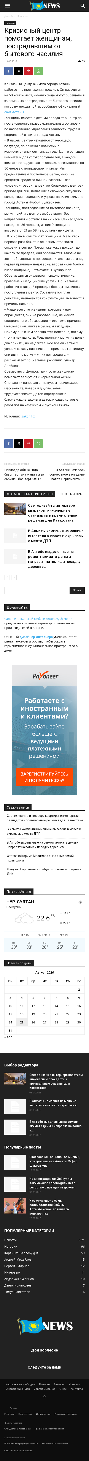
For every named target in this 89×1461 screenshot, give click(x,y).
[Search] (83, 6)
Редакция (9, 1413)
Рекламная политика (65, 1413)
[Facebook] (8, 71)
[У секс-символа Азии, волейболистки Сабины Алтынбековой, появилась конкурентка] (15, 1206)
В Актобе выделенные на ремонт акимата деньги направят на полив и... (55, 1126)
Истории (74, 1384)
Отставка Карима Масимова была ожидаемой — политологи (42, 858)
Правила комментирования (49, 1428)
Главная (59, 1384)
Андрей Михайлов (18, 1389)
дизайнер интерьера (36, 637)
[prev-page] (7, 577)
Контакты (77, 1389)
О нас (63, 1389)
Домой (8, 16)
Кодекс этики (25, 1413)
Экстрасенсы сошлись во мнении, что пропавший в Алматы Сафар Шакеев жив (54, 1161)
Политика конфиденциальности (21, 1443)
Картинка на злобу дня (20, 1384)
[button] (7, 6)
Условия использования (55, 1443)
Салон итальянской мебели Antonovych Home (38, 619)
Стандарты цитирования (17, 1428)
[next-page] (14, 577)
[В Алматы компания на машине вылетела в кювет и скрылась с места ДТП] (15, 535)
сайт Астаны (14, 112)
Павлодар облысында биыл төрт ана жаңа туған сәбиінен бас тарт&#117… (24, 474)
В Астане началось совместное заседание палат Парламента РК (67, 474)
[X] (18, 71)
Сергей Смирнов (44, 1389)
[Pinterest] (28, 71)
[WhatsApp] (38, 71)
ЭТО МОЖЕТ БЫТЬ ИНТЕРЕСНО (30, 494)
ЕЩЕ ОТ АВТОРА (70, 494)
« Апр (8, 1037)
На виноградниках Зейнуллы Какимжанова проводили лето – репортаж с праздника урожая (53, 1183)
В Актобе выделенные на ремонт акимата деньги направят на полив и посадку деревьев (42, 845)
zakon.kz (28, 416)
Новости (22, 16)
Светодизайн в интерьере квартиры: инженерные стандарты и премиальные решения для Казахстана (45, 818)
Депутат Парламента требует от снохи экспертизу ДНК (44, 872)
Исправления (43, 1413)
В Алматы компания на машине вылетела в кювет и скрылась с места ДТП (56, 536)
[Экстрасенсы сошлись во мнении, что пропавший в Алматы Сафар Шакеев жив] (15, 1162)
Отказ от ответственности (18, 1450)
